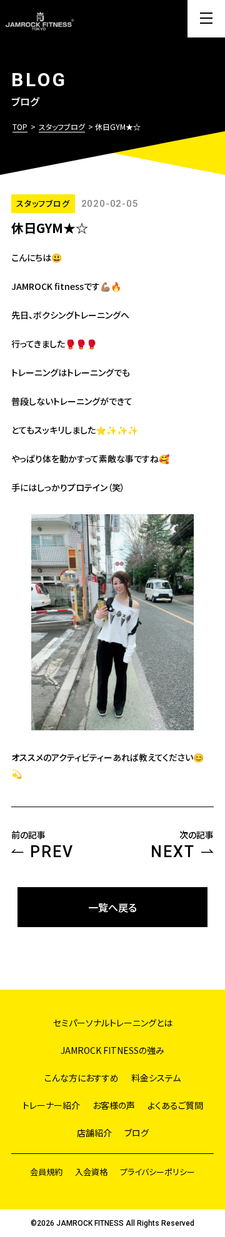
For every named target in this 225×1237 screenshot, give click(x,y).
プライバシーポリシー (157, 1172)
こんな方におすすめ (81, 1077)
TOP (20, 126)
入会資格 (91, 1172)
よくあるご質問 (175, 1105)
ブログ (136, 1132)
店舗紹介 (94, 1132)
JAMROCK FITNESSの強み (112, 1050)
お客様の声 (113, 1105)
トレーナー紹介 (51, 1105)
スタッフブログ (62, 126)
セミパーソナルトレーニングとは (112, 1022)
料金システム (156, 1077)
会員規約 (46, 1172)
